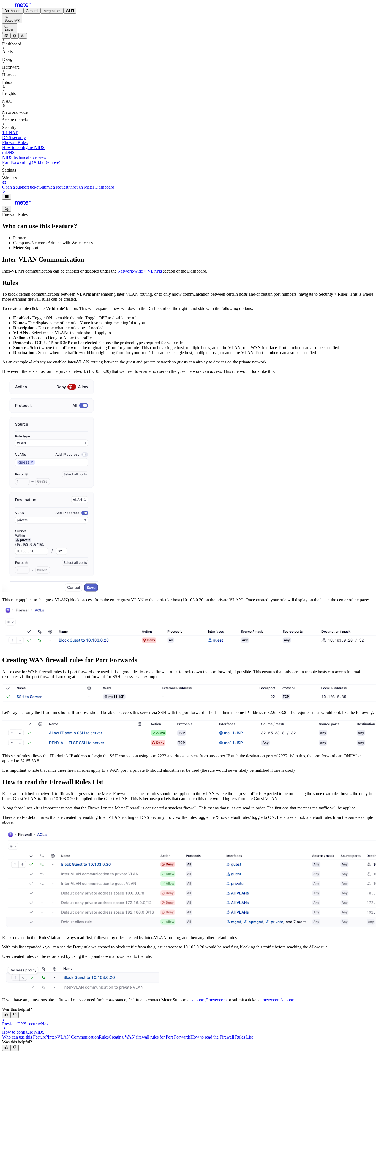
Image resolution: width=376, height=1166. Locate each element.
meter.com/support (279, 1000)
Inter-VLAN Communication (73, 1037)
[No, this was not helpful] (14, 1015)
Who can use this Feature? (25, 1037)
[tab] (13, 11)
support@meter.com (209, 1000)
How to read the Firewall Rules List (221, 1037)
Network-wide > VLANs (140, 271)
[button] (50, 485)
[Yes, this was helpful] (6, 1015)
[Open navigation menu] (6, 197)
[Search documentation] (6, 209)
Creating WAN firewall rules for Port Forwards (149, 1037)
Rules (104, 1037)
